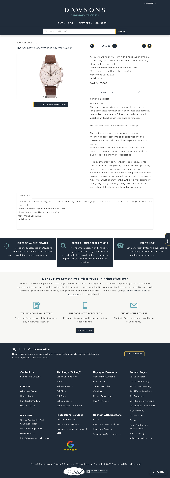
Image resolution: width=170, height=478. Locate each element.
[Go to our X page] (100, 443)
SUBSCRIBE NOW (134, 354)
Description (24, 195)
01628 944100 (27, 433)
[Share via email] (138, 92)
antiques (73, 294)
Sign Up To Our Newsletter (107, 434)
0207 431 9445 (27, 405)
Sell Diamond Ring (140, 381)
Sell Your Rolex (137, 376)
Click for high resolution (52, 104)
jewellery (128, 290)
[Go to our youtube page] (111, 443)
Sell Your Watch (65, 386)
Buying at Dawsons (105, 372)
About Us (98, 419)
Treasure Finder (101, 386)
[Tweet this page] (123, 92)
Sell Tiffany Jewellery (141, 391)
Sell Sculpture (64, 401)
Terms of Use (82, 464)
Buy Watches (137, 415)
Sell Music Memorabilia (142, 401)
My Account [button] (149, 3)
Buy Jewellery (137, 410)
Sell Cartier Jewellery (141, 386)
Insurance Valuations (68, 424)
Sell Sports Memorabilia (142, 405)
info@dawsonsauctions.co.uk (36, 438)
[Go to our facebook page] (95, 443)
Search (121, 31)
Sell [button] (71, 23)
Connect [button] (101, 23)
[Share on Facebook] (118, 92)
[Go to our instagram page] (133, 92)
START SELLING (85, 330)
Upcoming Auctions (104, 376)
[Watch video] (144, 46)
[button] (112, 23)
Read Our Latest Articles (106, 424)
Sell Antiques (137, 396)
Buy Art (134, 420)
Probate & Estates (66, 419)
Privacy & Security (63, 464)
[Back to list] (92, 46)
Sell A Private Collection (69, 405)
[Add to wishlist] (149, 46)
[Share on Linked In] (128, 92)
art (145, 290)
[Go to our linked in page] (105, 443)
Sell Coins (62, 396)
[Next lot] (114, 46)
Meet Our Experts (102, 429)
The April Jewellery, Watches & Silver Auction (45, 47)
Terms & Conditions (40, 464)
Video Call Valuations (141, 438)
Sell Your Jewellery (67, 376)
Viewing (97, 391)
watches (138, 290)
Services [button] (85, 23)
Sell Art (60, 381)
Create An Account (103, 396)
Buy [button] (60, 23)
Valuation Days (138, 433)
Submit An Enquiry (30, 376)
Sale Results (99, 381)
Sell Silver (62, 391)
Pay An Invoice (101, 401)
